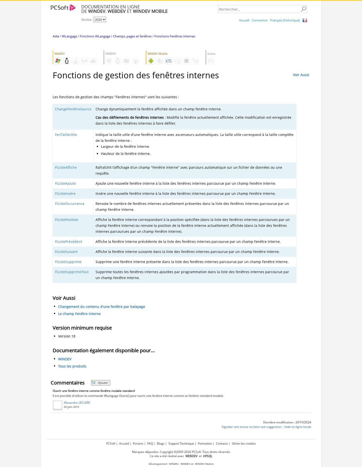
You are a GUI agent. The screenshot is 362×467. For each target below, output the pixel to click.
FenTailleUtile (66, 134)
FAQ (150, 443)
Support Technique (181, 443)
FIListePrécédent (68, 241)
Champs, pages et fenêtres (132, 36)
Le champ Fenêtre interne (79, 313)
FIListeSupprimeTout (72, 271)
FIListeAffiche (66, 167)
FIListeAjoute (65, 183)
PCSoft (110, 443)
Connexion (260, 20)
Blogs (161, 443)
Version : (87, 19)
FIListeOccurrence (69, 203)
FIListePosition (66, 219)
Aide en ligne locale (298, 427)
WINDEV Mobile (204, 464)
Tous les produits (72, 366)
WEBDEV (185, 464)
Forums (138, 443)
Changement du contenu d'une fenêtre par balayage (101, 306)
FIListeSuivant (66, 251)
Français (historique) (285, 20)
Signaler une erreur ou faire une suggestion (251, 427)
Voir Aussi (301, 74)
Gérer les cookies (244, 443)
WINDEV (64, 359)
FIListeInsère (65, 193)
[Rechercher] (303, 9)
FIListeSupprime (68, 261)
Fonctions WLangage (95, 36)
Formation (205, 443)
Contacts (222, 443)
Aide (56, 36)
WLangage (69, 36)
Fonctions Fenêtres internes (174, 36)
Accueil (244, 20)
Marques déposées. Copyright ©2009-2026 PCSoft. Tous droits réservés (181, 452)
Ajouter (103, 383)
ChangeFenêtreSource (73, 109)
